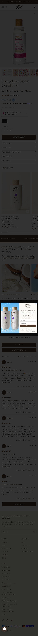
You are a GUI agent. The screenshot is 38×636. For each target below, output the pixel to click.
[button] (4, 629)
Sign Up (28, 325)
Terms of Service (33, 331)
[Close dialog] (36, 303)
